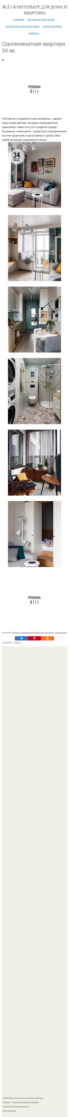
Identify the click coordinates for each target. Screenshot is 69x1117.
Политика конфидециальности (16, 1106)
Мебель (33, 33)
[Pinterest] (34, 638)
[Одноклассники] (47, 638)
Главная (18, 19)
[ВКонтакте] (21, 638)
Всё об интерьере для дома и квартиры (34, 10)
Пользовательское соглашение (25, 1102)
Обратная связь (9, 1110)
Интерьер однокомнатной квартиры (28, 632)
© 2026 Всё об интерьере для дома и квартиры (23, 1098)
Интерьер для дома (41, 19)
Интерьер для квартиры (23, 26)
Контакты (7, 1102)
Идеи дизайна (52, 26)
